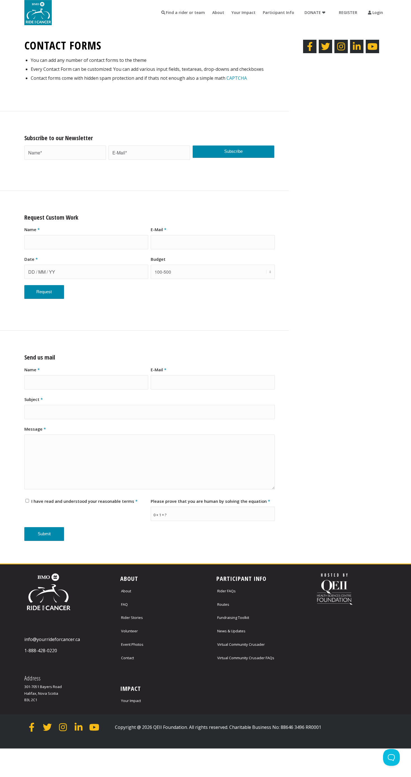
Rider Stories (132, 617)
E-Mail (158, 229)
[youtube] (372, 46)
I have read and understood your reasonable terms (84, 501)
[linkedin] (356, 46)
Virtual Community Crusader (241, 644)
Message (35, 429)
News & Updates (231, 630)
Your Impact (131, 700)
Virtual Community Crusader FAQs (245, 657)
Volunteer (129, 630)
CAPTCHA (236, 78)
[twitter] (325, 46)
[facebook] (309, 46)
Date (31, 259)
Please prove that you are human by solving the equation (210, 501)
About (126, 590)
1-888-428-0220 (40, 650)
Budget (158, 259)
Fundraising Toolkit (233, 617)
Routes (223, 604)
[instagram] (341, 46)
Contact (127, 657)
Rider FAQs (226, 590)
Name (32, 229)
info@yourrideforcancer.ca (52, 639)
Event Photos (132, 644)
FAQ (124, 604)
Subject (33, 399)
